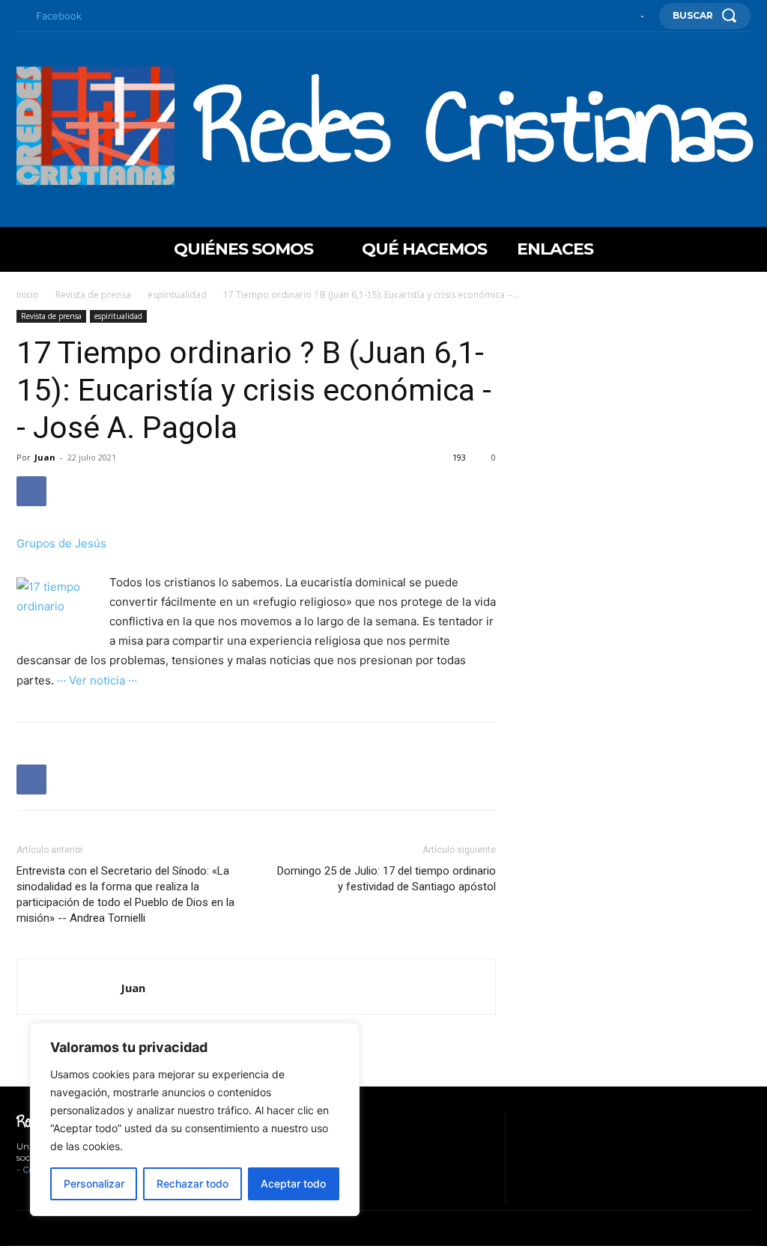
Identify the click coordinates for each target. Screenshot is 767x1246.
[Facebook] (20, 16)
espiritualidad (177, 294)
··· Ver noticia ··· (97, 680)
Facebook (59, 16)
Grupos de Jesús (61, 543)
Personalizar (94, 1183)
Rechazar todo (192, 1183)
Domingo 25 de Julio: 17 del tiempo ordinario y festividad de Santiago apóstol (386, 878)
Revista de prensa (93, 294)
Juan (44, 457)
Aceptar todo (293, 1183)
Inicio (27, 294)
